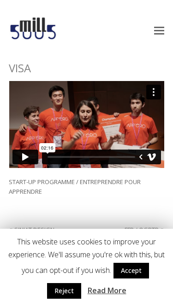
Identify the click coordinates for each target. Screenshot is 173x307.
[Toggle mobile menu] (159, 30)
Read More (107, 290)
